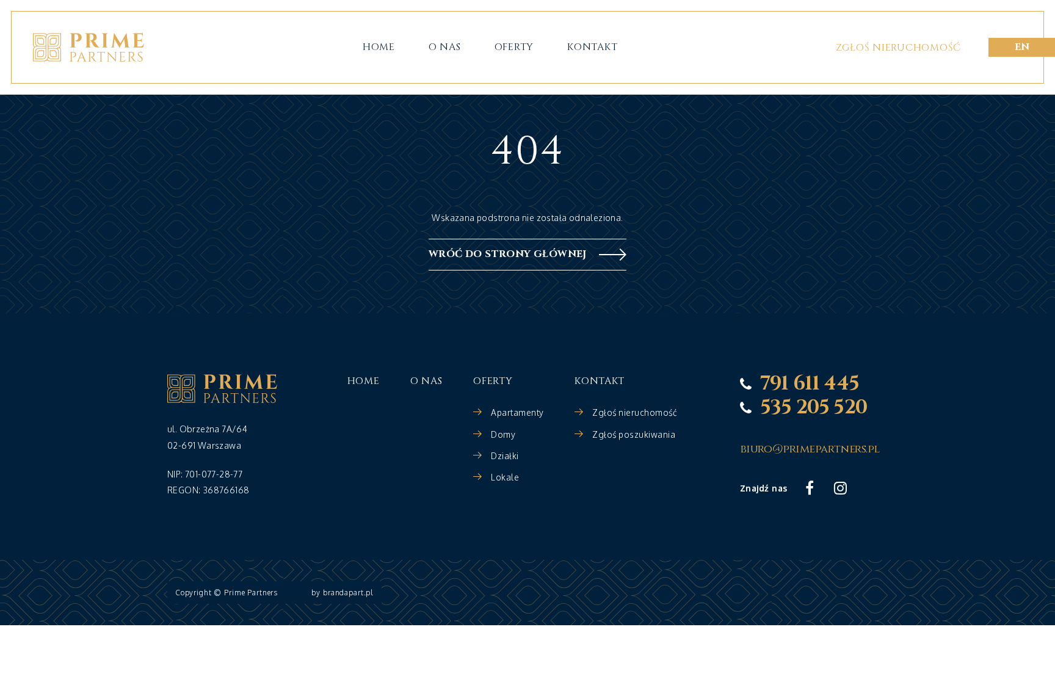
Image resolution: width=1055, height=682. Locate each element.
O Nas (445, 47)
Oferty (514, 47)
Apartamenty (517, 412)
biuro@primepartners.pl (810, 449)
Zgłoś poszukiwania (633, 434)
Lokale (505, 477)
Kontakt (592, 47)
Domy (503, 434)
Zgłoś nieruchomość (898, 47)
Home (379, 47)
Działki (505, 456)
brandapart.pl (348, 592)
